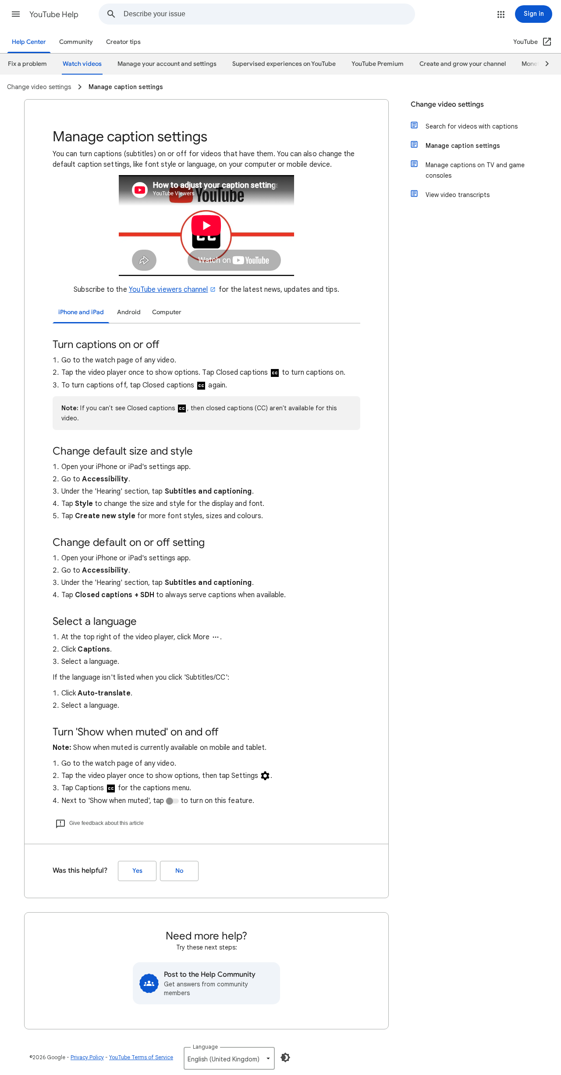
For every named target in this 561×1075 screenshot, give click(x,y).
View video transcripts (458, 195)
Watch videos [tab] (82, 64)
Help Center (29, 42)
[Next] (543, 64)
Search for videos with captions (472, 126)
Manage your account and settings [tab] (167, 64)
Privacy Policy (87, 1057)
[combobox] (269, 14)
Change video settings (447, 104)
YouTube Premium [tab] (378, 64)
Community (76, 42)
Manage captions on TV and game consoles (475, 170)
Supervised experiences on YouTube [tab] (284, 64)
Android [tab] (129, 312)
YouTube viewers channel (168, 289)
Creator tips (123, 42)
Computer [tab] (166, 312)
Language (205, 1046)
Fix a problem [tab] (27, 64)
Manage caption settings (463, 146)
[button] (15, 14)
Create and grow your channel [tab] (462, 64)
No (179, 870)
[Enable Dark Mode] (285, 1057)
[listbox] (229, 1058)
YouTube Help (53, 14)
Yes (137, 870)
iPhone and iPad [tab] (81, 312)
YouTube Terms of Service (141, 1057)
